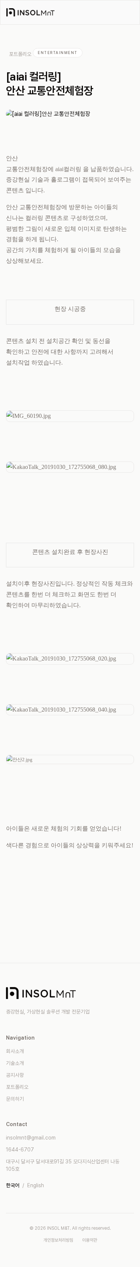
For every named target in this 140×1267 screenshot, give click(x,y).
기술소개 (15, 1063)
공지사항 (15, 1075)
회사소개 (15, 1051)
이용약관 (89, 1240)
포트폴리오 (20, 54)
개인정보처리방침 (58, 1240)
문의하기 (15, 1099)
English (35, 1185)
